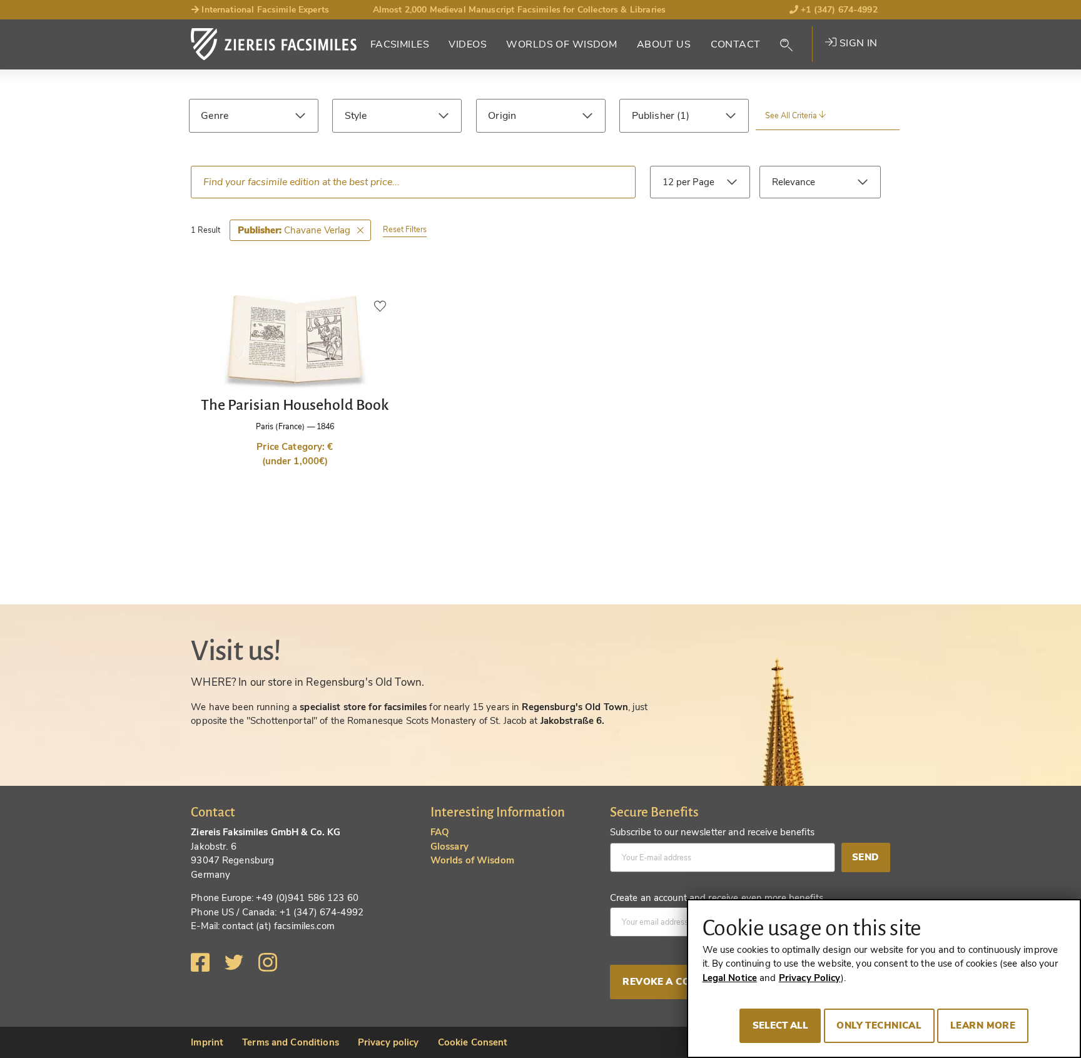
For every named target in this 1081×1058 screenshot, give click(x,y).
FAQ (439, 832)
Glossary (449, 846)
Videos (468, 44)
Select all (780, 1025)
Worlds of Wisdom (561, 44)
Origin (502, 116)
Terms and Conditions (290, 1042)
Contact (736, 44)
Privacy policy (388, 1042)
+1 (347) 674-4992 (838, 10)
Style (356, 116)
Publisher (654, 116)
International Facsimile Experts (264, 10)
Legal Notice (730, 978)
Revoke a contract (675, 981)
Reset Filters (405, 229)
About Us (664, 44)
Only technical (878, 1025)
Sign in (856, 43)
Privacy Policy (810, 978)
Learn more (982, 1025)
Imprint (207, 1042)
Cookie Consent (473, 1042)
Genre (214, 116)
